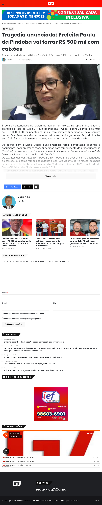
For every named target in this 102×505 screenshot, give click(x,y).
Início (5, 24)
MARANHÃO (14, 24)
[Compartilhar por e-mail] (36, 187)
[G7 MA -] (51, 3)
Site (54, 303)
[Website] (19, 201)
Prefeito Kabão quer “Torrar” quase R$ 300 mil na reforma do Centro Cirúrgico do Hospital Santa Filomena (16, 242)
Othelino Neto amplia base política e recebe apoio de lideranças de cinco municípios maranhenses (50, 242)
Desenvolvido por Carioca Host (67, 501)
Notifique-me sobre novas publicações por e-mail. (24, 319)
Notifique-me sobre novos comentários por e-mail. (24, 314)
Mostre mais (50, 176)
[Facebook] (22, 201)
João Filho (10, 60)
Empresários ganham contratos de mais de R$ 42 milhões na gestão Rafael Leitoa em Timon (84, 241)
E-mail (5, 303)
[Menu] (3, 4)
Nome (5, 293)
